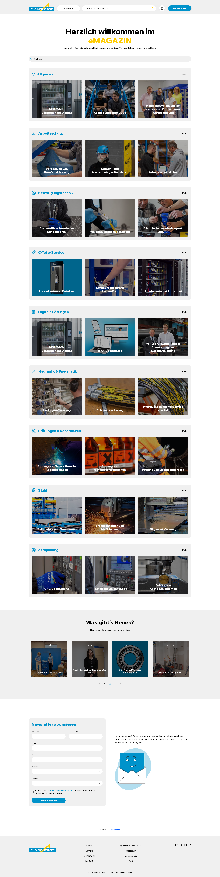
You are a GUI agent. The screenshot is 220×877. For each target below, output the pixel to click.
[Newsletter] (176, 845)
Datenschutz (131, 856)
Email (34, 743)
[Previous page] (94, 684)
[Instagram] (181, 845)
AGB (131, 861)
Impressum (130, 850)
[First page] (88, 684)
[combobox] (67, 771)
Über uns (89, 845)
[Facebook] (185, 845)
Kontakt (89, 861)
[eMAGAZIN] (162, 8)
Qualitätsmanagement (130, 845)
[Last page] (131, 684)
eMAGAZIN (89, 856)
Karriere (89, 850)
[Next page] (126, 684)
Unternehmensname (41, 755)
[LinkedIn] (189, 845)
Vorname (36, 731)
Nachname (74, 731)
